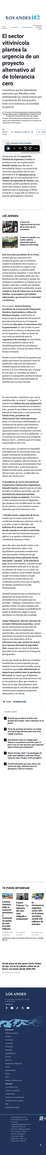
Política (8, 1036)
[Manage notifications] (41, 1145)
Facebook (6, 1008)
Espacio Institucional (13, 1080)
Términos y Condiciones (14, 1097)
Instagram (12, 1008)
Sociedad (9, 1043)
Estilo (7, 1067)
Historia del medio (12, 1107)
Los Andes (4, 27)
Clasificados (10, 1094)
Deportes (8, 1050)
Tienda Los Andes (12, 1090)
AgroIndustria (10, 1070)
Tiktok (17, 1008)
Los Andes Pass (11, 1087)
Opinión (8, 1060)
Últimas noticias (11, 1033)
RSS (7, 1104)
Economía (14, 27)
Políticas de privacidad (14, 1101)
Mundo (8, 1057)
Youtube (28, 1008)
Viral (7, 1077)
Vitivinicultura (19, 702)
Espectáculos (10, 1053)
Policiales (9, 1047)
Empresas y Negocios (13, 1063)
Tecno (7, 1074)
